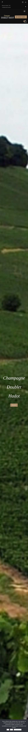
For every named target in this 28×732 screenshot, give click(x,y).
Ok (8, 729)
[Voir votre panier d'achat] (25, 21)
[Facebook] (2, 2)
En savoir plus (17, 729)
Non (11, 729)
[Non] (26, 726)
